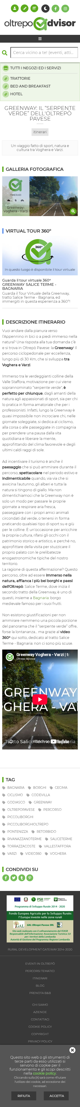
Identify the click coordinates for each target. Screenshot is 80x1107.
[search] (6, 53)
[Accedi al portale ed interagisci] (15, 8)
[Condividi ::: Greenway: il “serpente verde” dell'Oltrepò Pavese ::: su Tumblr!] (21, 877)
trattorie (20, 78)
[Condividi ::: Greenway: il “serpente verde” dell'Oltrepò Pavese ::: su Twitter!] (13, 877)
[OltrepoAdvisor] (40, 29)
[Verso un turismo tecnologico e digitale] (40, 941)
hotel (16, 94)
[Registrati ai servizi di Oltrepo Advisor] (24, 8)
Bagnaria (41, 598)
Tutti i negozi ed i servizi (35, 68)
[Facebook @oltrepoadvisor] (55, 8)
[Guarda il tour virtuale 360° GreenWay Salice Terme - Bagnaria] (40, 274)
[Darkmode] (45, 8)
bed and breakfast (30, 86)
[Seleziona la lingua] (34, 8)
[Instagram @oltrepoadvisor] (65, 8)
